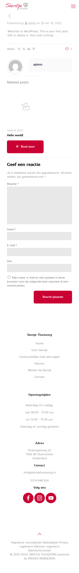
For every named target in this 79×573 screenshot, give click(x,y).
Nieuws (39, 363)
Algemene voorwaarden (26, 542)
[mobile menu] (73, 6)
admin (32, 23)
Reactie (13, 183)
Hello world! (15, 135)
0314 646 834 (40, 480)
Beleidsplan (50, 542)
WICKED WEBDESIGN (41, 558)
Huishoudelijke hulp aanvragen (39, 356)
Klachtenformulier (39, 550)
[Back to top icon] (39, 534)
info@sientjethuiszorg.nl (40, 472)
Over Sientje (39, 350)
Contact (39, 377)
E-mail (12, 245)
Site (9, 261)
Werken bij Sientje (39, 370)
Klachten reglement (47, 546)
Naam (11, 229)
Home (39, 343)
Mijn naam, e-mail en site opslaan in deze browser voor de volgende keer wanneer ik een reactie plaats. (37, 281)
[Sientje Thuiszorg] (17, 6)
